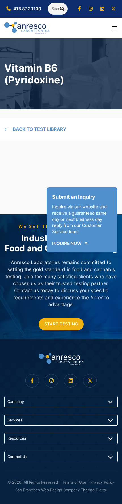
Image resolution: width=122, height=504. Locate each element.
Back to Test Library (39, 129)
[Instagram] (90, 8)
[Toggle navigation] (114, 28)
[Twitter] (113, 8)
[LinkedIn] (102, 8)
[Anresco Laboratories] (61, 359)
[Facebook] (79, 8)
